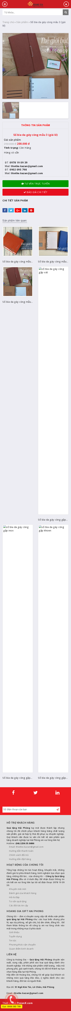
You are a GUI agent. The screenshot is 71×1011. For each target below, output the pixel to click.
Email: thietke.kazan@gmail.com (26, 846)
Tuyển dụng (15, 936)
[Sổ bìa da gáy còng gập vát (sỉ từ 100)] (53, 390)
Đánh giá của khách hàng (22, 893)
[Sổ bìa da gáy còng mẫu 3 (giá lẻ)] (17, 281)
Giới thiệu (14, 932)
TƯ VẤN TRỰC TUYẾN (37, 183)
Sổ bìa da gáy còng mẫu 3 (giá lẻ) (16, 301)
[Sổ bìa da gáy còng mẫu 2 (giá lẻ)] (53, 241)
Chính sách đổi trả (18, 854)
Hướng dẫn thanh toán (21, 850)
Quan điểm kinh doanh (21, 948)
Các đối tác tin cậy (18, 905)
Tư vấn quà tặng (17, 901)
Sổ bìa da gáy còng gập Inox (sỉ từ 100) (16, 777)
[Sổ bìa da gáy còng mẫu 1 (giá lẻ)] (17, 241)
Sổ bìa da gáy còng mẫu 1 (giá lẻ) (16, 261)
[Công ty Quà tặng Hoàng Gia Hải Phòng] (35, 3)
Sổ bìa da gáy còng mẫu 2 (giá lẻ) (52, 261)
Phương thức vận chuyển (22, 944)
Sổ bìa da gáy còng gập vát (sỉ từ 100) (52, 519)
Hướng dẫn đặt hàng (20, 859)
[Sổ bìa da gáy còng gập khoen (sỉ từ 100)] (53, 648)
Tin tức (12, 940)
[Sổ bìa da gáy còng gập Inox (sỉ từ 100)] (17, 648)
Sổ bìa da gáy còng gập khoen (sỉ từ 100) (52, 777)
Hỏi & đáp (14, 897)
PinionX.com (25, 1003)
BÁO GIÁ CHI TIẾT (37, 192)
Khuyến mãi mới (17, 889)
